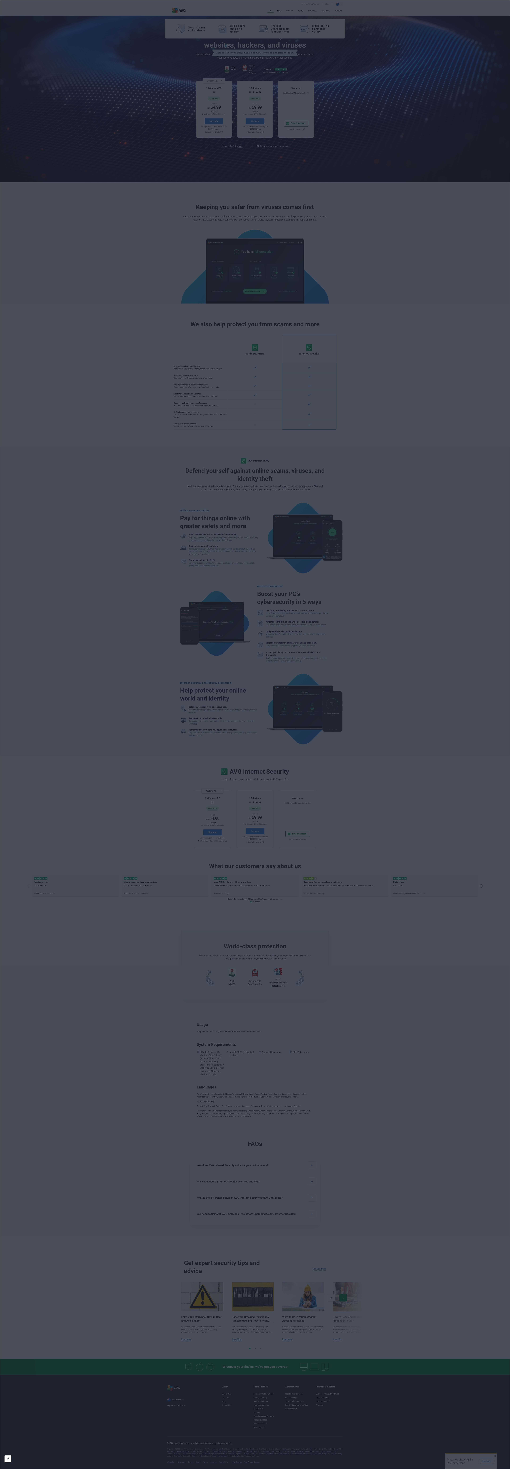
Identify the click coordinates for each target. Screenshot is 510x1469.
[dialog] (255, 734)
